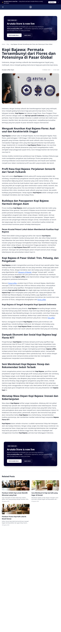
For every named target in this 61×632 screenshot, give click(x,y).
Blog (8, 44)
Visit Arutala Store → (14, 35)
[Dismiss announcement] (58, 2)
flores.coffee (41, 299)
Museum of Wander (25, 272)
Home (3, 44)
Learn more (27, 35)
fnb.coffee (51, 318)
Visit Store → (52, 2)
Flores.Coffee (12, 283)
